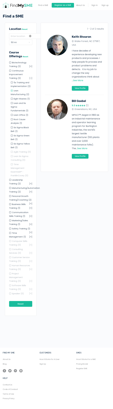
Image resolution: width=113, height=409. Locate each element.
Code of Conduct (10, 389)
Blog (5, 364)
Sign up (105, 5)
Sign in (95, 5)
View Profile (80, 88)
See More (78, 80)
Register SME (81, 368)
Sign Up (43, 364)
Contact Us (7, 384)
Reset (25, 29)
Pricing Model (82, 364)
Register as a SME (63, 5)
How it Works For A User (50, 359)
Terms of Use (8, 394)
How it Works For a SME (86, 359)
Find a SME (43, 5)
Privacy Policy (8, 398)
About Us (80, 5)
